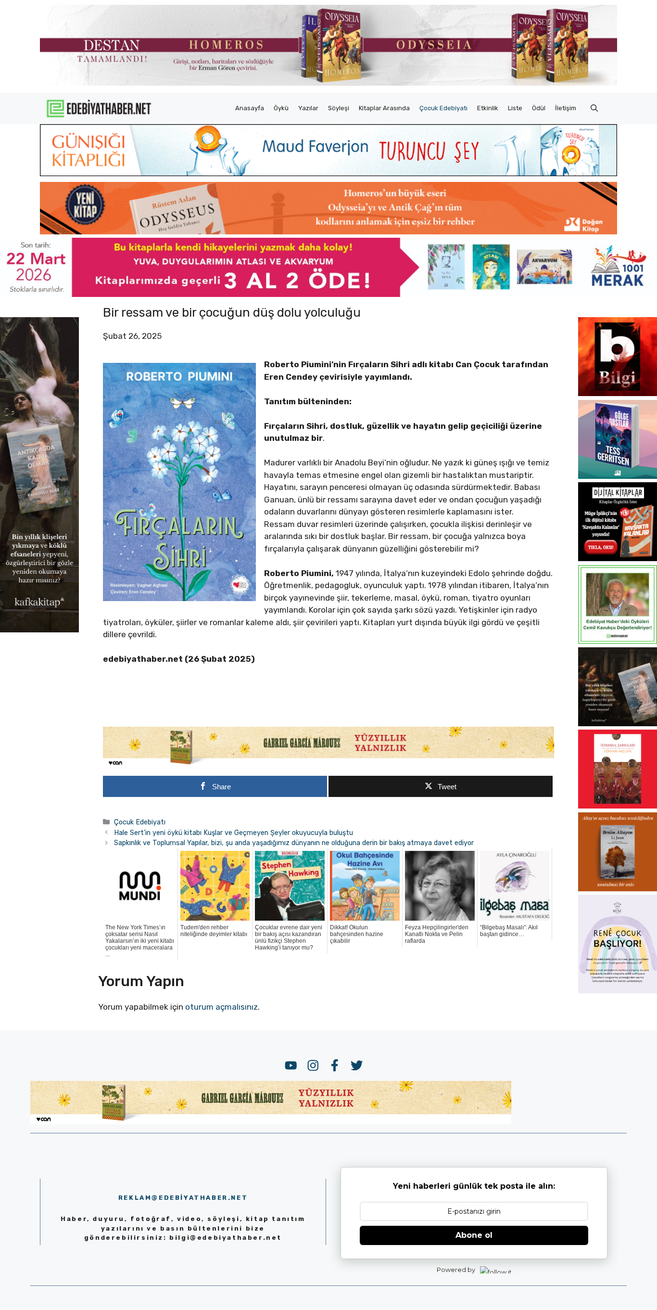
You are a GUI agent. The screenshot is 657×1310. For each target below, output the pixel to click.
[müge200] (617, 558)
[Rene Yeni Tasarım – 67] (617, 990)
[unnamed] (617, 393)
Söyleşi (338, 108)
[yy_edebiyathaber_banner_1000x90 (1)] (328, 765)
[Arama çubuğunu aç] (594, 108)
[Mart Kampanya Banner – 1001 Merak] (328, 294)
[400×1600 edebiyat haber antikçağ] (39, 630)
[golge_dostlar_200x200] (617, 476)
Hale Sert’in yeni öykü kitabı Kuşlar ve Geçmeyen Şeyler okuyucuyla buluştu (233, 832)
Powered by (456, 1269)
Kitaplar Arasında (384, 108)
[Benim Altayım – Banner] (617, 888)
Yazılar (308, 108)
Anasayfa (249, 108)
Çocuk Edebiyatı (443, 108)
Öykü (281, 108)
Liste (515, 108)
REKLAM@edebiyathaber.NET (183, 1197)
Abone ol (474, 1235)
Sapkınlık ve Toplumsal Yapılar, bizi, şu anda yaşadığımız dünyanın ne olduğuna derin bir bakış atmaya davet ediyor (294, 842)
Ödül (538, 108)
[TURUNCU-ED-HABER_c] (328, 173)
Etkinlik (487, 108)
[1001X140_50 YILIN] (328, 83)
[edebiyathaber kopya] (328, 231)
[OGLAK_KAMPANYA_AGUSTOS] (617, 805)
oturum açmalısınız (221, 1007)
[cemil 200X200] (617, 641)
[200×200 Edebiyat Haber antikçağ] (617, 723)
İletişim (565, 108)
